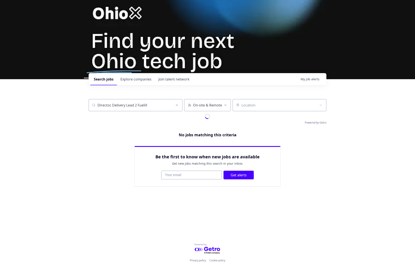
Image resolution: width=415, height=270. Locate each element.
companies (136, 79)
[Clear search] (177, 105)
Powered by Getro (315, 122)
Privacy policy (198, 260)
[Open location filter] (321, 105)
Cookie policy (217, 260)
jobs (103, 79)
